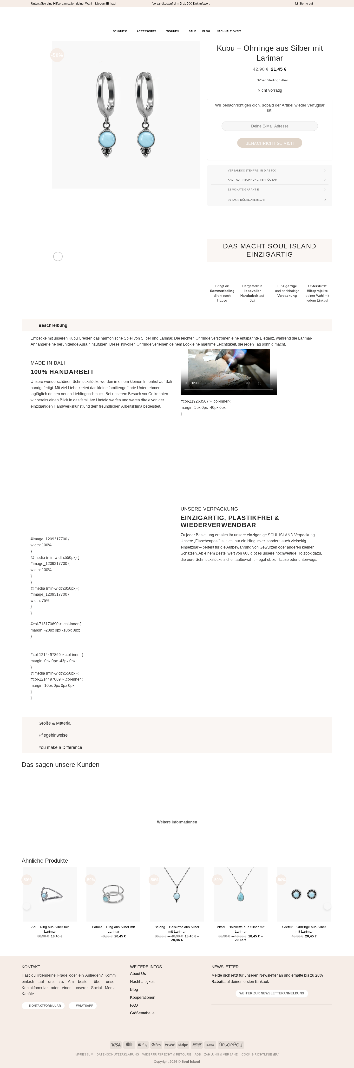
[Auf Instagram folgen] (31, 17)
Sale (192, 31)
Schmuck (120, 31)
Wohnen (172, 31)
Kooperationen (142, 997)
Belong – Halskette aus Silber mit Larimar (177, 929)
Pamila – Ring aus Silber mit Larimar (113, 929)
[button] (318, 17)
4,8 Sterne (301, 3)
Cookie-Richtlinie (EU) (261, 1054)
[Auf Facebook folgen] (25, 17)
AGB (198, 1054)
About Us (138, 974)
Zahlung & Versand (221, 1054)
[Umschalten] (26, 325)
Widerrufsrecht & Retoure (166, 1054)
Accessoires (146, 31)
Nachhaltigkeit (229, 31)
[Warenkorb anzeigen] (328, 17)
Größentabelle (142, 1013)
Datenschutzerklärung (118, 1054)
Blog (206, 31)
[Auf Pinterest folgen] (37, 17)
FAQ (134, 1005)
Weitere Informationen (177, 822)
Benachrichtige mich (270, 143)
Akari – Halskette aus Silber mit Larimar (240, 929)
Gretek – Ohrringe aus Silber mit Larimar (304, 929)
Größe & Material (55, 723)
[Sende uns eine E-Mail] (36, 1015)
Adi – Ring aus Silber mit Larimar (50, 929)
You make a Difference (60, 747)
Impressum (83, 1054)
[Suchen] (311, 16)
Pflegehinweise (53, 735)
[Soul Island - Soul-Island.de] (177, 16)
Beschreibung (53, 325)
